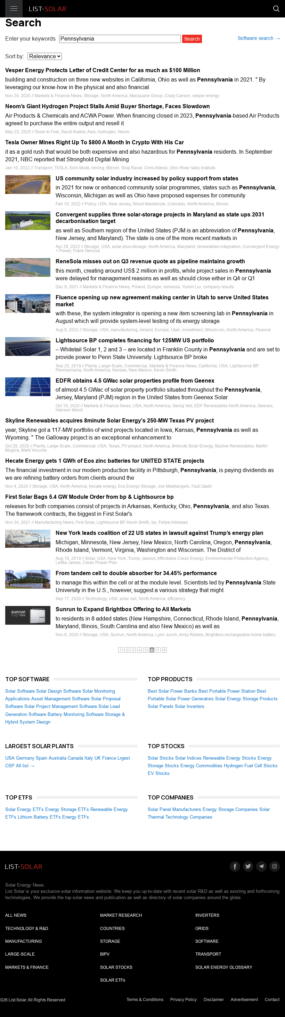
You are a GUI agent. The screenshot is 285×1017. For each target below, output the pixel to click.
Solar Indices (188, 758)
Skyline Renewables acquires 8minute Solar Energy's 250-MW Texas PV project (109, 421)
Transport (208, 954)
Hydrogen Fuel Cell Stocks (251, 765)
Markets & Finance (27, 967)
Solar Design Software (58, 691)
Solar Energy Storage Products (246, 698)
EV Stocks (159, 773)
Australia (57, 758)
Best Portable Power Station (226, 691)
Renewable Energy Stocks (229, 758)
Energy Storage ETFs (67, 809)
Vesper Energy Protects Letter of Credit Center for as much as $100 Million (102, 70)
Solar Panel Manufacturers (174, 809)
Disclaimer (214, 999)
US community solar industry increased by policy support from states (147, 178)
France (109, 758)
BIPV (104, 954)
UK (98, 758)
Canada (75, 758)
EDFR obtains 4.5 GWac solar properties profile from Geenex (135, 381)
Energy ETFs (75, 817)
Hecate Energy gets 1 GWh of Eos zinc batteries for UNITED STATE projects (104, 461)
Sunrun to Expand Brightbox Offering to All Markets (123, 609)
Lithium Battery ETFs (39, 817)
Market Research (121, 915)
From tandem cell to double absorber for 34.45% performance (136, 573)
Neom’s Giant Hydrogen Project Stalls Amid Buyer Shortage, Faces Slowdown (107, 106)
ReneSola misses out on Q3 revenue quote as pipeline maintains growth (150, 261)
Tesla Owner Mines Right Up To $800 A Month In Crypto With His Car (94, 142)
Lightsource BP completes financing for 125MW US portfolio (135, 340)
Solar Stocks (161, 758)
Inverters (207, 915)
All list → (25, 765)
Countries (112, 928)
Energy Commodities (201, 765)
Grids (202, 928)
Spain (41, 758)
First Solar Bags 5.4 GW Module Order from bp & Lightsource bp (89, 497)
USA (10, 758)
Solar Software (20, 691)
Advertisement (244, 999)
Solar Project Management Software (60, 706)
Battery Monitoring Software (76, 714)
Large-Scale (20, 954)
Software (207, 941)
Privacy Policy (183, 999)
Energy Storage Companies (230, 809)
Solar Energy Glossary (223, 967)
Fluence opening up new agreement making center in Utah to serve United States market (162, 300)
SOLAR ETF (112, 980)
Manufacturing (23, 941)
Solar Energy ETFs (24, 809)
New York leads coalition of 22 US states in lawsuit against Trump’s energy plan (159, 533)
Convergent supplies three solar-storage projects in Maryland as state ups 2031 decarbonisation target (160, 218)
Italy (88, 758)
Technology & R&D (26, 928)
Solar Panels (160, 706)
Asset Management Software (60, 698)
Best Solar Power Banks (172, 691)
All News (15, 915)
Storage (110, 941)
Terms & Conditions (145, 999)
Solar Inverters (189, 706)
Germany (25, 758)
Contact (272, 999)
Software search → (259, 38)
